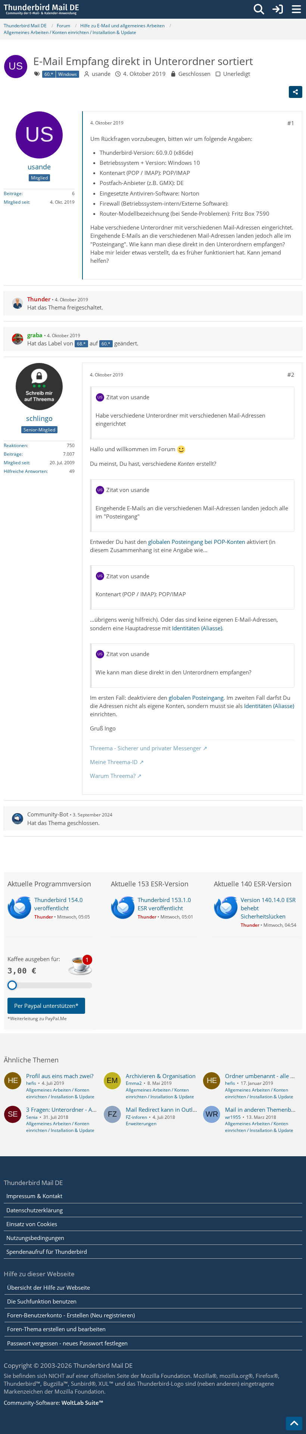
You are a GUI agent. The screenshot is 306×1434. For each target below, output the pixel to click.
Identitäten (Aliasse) (197, 628)
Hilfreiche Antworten (25, 471)
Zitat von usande (127, 397)
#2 (290, 374)
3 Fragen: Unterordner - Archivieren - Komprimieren (93, 1109)
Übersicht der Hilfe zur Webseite (48, 1287)
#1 (290, 123)
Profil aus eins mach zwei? (59, 1076)
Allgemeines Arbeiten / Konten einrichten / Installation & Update (60, 1093)
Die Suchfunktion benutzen (41, 1301)
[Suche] (259, 9)
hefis (31, 1083)
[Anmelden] (277, 9)
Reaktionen (15, 445)
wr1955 (233, 1117)
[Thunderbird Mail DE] (41, 9)
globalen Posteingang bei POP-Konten (196, 541)
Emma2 (134, 1083)
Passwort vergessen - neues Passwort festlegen (67, 1343)
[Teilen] (295, 92)
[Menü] (296, 9)
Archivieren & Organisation (161, 1076)
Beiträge (13, 193)
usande (101, 73)
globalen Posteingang (196, 697)
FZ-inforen (136, 1117)
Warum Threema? (112, 775)
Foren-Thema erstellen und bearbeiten (56, 1329)
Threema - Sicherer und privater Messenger (145, 748)
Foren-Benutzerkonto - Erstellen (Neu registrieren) (71, 1315)
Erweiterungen (141, 1123)
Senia (32, 1117)
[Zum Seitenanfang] (294, 1423)
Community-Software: (53, 1402)
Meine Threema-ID (114, 762)
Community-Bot (47, 814)
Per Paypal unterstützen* (46, 1005)
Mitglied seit (16, 202)
